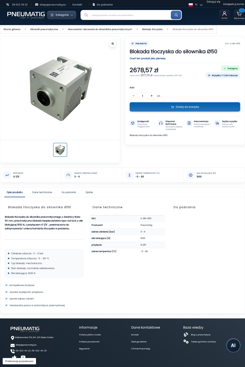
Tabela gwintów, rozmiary (203, 341)
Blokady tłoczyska (152, 29)
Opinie (89, 192)
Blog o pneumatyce (200, 334)
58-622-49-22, (23, 350)
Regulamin (84, 348)
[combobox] (131, 15)
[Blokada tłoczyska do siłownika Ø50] (60, 150)
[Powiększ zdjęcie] (112, 43)
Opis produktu (15, 192)
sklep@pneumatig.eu (53, 4)
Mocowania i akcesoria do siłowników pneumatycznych (100, 29)
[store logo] (26, 15)
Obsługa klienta (138, 341)
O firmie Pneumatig (140, 348)
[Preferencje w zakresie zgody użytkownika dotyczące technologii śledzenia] (19, 361)
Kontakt (77, 4)
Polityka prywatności (89, 341)
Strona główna (12, 29)
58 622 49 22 (20, 4)
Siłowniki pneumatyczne (44, 29)
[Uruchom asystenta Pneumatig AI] (233, 345)
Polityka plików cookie (90, 334)
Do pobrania (105, 4)
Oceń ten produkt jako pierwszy (148, 58)
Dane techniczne (42, 192)
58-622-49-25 (39, 350)
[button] (195, 4)
